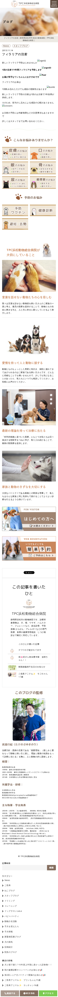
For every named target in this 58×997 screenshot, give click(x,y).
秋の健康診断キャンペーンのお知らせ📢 (23, 969)
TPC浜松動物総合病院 (29, 613)
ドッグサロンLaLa (13, 911)
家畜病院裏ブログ (13, 936)
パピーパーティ (12, 916)
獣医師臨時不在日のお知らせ (31, 666)
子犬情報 (9, 931)
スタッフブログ (21, 45)
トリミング (10, 900)
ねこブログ (10, 890)
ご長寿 (8, 885)
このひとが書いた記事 (29, 644)
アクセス (49, 993)
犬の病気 (9, 942)
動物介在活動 (11, 921)
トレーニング (11, 906)
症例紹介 (9, 947)
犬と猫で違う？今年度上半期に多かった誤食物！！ (28, 964)
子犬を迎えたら (12, 926)
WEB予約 (30, 993)
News (6, 45)
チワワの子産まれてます (29, 650)
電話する (11, 993)
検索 (51, 867)
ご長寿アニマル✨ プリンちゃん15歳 (23, 980)
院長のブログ (11, 952)
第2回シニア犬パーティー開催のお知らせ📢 (25, 975)
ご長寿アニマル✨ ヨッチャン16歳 (21, 985)
